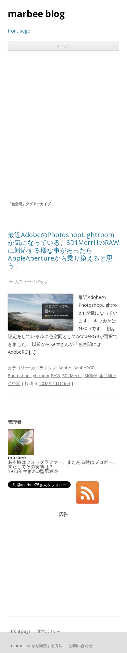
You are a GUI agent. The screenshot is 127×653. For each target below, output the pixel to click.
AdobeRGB (84, 368)
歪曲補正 (107, 375)
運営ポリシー (49, 631)
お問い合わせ (80, 645)
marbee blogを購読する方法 (37, 645)
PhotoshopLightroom (28, 375)
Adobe (64, 368)
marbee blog (36, 13)
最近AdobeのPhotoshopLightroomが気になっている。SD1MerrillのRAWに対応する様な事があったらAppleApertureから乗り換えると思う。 (63, 250)
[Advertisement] (63, 125)
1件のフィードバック (28, 282)
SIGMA (90, 375)
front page (21, 631)
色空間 (14, 383)
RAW (55, 375)
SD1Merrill (72, 375)
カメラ (37, 368)
